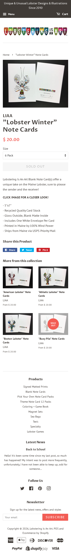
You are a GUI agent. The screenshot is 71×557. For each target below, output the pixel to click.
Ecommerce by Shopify (36, 533)
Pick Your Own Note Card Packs (35, 396)
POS (56, 528)
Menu (11, 14)
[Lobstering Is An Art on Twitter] (22, 489)
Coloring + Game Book (35, 406)
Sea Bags (35, 416)
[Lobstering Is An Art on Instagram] (49, 489)
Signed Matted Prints (35, 386)
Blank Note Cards (35, 391)
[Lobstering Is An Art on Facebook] (31, 489)
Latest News (35, 442)
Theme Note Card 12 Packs (35, 401)
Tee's (35, 421)
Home (6, 55)
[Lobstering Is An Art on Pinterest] (40, 489)
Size (5, 148)
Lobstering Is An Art (41, 528)
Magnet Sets (35, 411)
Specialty (35, 426)
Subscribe (55, 517)
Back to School (35, 449)
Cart (65, 14)
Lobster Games (35, 431)
